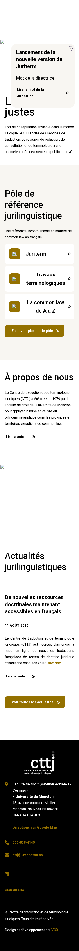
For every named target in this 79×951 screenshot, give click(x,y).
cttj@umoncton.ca (28, 855)
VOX (54, 930)
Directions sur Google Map (35, 827)
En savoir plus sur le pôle (32, 331)
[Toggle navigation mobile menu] (64, 20)
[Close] (70, 48)
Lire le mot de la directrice (30, 92)
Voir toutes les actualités (33, 702)
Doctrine (54, 663)
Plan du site (14, 890)
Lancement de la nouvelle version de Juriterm (39, 59)
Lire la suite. (39, 279)
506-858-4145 (24, 842)
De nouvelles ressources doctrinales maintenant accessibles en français (34, 604)
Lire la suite (39, 254)
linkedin (9, 874)
